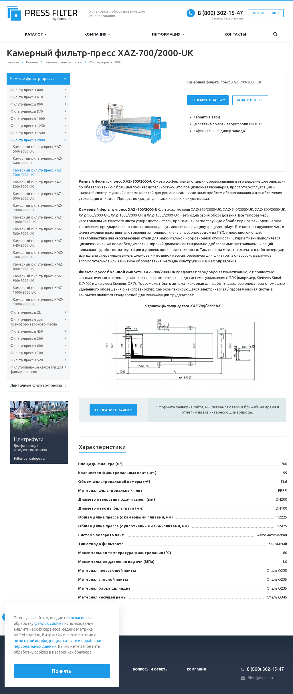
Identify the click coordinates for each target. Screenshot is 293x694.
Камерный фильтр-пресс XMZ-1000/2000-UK (38, 290)
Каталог (35, 34)
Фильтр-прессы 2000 (27, 140)
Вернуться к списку (30, 617)
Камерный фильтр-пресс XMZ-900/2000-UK (38, 278)
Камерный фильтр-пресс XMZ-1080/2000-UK (38, 302)
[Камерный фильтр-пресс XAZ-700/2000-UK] (131, 122)
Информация (167, 34)
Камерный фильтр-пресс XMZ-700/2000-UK (38, 255)
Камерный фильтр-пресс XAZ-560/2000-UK (37, 149)
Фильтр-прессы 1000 (27, 118)
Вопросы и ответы (151, 669)
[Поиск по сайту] (275, 34)
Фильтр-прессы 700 (26, 353)
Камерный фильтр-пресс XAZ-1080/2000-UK (37, 219)
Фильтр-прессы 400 (26, 90)
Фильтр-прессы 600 (26, 346)
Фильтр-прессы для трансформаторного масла (33, 322)
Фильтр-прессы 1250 (27, 126)
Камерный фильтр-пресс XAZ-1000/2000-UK (37, 208)
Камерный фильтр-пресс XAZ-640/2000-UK (37, 161)
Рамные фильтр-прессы (33, 78)
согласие (77, 617)
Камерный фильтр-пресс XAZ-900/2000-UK (37, 196)
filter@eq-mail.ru (262, 678)
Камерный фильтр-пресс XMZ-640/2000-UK (38, 243)
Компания (96, 34)
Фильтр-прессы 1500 (27, 133)
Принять (61, 671)
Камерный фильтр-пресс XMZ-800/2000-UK (38, 266)
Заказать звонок (265, 13)
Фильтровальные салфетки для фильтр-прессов (36, 369)
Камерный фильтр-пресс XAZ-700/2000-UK (37, 172)
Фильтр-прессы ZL (25, 312)
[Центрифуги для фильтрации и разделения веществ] (39, 432)
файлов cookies (49, 623)
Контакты (235, 34)
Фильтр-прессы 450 (26, 331)
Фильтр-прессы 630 (26, 97)
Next (168, 122)
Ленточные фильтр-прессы (36, 385)
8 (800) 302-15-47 (220, 12)
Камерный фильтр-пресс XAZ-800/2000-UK (37, 184)
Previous (95, 122)
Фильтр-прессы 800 (26, 104)
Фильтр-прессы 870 (26, 111)
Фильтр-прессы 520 (26, 360)
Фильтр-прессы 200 (26, 338)
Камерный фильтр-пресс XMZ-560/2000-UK (38, 231)
